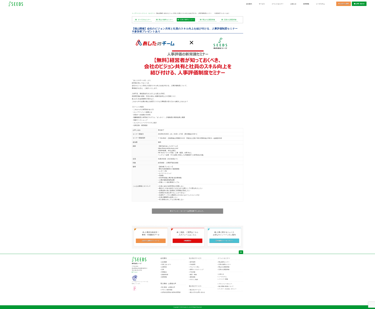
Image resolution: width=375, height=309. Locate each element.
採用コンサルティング (196, 269)
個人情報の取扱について (225, 286)
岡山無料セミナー (223, 262)
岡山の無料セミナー (166, 19)
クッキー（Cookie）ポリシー (227, 289)
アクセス (135, 272)
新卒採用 (192, 262)
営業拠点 (164, 272)
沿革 (162, 269)
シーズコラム (320, 4)
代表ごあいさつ (166, 264)
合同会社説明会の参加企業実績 (170, 292)
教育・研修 (193, 274)
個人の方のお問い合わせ (197, 292)
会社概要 (164, 262)
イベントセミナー (277, 4)
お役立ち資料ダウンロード (150, 240)
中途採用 (192, 264)
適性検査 (192, 277)
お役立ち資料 (344, 3)
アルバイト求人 (194, 267)
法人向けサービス (195, 258)
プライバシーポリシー (225, 284)
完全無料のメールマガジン (224, 240)
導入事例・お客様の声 (168, 283)
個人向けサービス (195, 286)
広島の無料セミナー (187, 19)
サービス (262, 4)
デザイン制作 (193, 279)
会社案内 (249, 4)
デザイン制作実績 (166, 289)
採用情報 (306, 4)
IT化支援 (192, 272)
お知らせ (293, 4)
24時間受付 (187, 240)
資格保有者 (164, 274)
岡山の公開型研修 (208, 19)
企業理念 (164, 267)
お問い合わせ (360, 3)
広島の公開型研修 (230, 19)
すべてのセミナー (144, 19)
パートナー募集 (223, 279)
